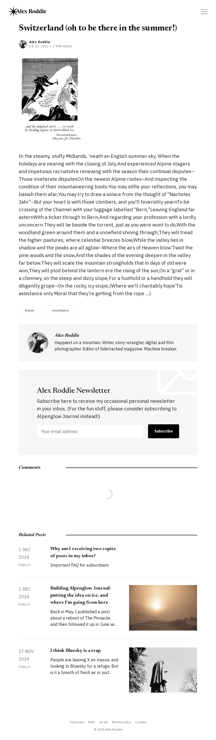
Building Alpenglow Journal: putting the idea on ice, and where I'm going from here (80, 595)
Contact (141, 722)
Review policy (121, 722)
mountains (60, 310)
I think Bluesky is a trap (75, 650)
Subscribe (163, 431)
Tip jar (103, 722)
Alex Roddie (39, 42)
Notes (30, 310)
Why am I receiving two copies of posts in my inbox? (83, 552)
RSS (91, 722)
